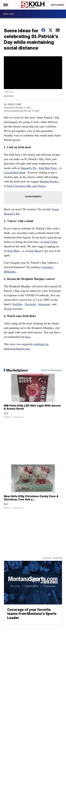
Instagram (44, 304)
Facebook (30, 304)
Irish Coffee (51, 242)
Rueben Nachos (49, 181)
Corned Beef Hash (14, 172)
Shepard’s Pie (29, 168)
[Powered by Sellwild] (57, 558)
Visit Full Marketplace (51, 370)
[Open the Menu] (5, 5)
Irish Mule (13, 251)
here (27, 337)
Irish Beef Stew (48, 168)
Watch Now (56, 5)
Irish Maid (35, 251)
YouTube (17, 304)
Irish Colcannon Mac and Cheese (26, 186)
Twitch (8, 308)
